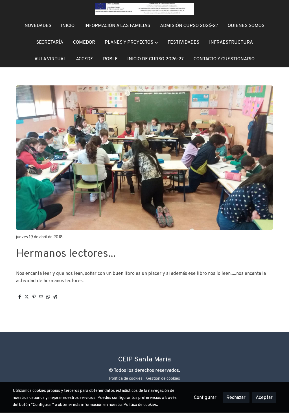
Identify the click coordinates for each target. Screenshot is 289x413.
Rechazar (236, 398)
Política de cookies (126, 378)
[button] (131, 42)
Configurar (205, 398)
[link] (144, 9)
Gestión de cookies (163, 378)
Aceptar (264, 398)
